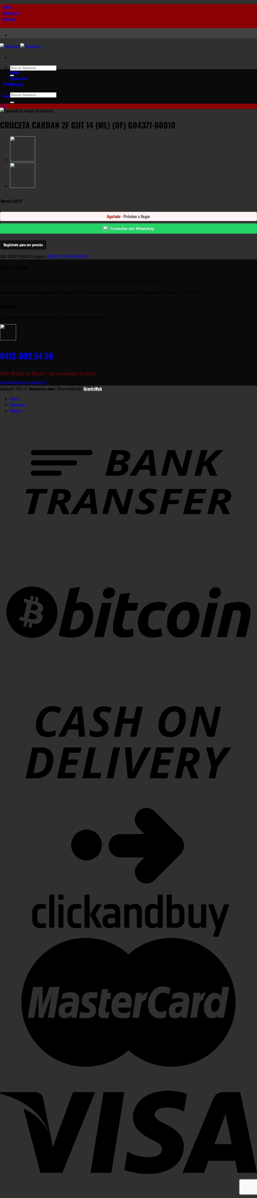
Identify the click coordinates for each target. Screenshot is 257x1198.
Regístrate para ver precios (23, 244)
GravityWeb (93, 389)
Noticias (9, 19)
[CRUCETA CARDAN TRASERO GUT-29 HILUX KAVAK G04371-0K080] (22, 186)
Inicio (7, 7)
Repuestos (11, 13)
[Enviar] (12, 102)
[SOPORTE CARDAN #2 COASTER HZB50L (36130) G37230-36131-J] (22, 160)
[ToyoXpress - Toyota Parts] (20, 46)
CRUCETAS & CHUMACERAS (67, 256)
